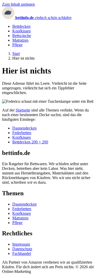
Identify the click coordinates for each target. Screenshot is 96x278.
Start (16, 53)
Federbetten (21, 133)
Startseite (23, 110)
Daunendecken (24, 128)
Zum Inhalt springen (18, 4)
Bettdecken (21, 26)
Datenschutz (22, 249)
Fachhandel (21, 253)
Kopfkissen (21, 31)
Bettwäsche (21, 35)
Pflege (17, 45)
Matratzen (20, 40)
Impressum (21, 244)
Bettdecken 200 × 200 (30, 142)
